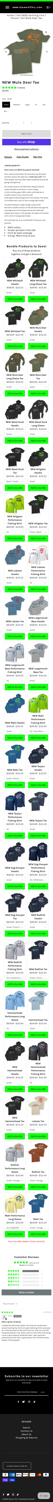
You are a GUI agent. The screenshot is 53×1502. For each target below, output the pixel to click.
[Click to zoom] (46, 32)
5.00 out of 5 (34, 1263)
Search (26, 1427)
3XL (5, 111)
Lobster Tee (38, 1121)
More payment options (26, 149)
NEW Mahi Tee (15, 769)
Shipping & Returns (26, 1437)
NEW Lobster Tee (15, 621)
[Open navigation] (7, 7)
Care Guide (23, 157)
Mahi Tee (38, 1219)
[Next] (46, 51)
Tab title (37, 157)
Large (27, 105)
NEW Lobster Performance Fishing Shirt (38, 571)
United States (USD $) (17, 1466)
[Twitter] (23, 1402)
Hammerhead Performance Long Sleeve (15, 1016)
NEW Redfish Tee (38, 969)
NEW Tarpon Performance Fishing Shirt (15, 817)
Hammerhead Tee (38, 1020)
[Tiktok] (34, 1402)
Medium (16, 105)
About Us (26, 1434)
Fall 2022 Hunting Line (30, 15)
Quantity (5, 123)
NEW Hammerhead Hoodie (14, 1070)
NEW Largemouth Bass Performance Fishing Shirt (15, 668)
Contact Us (26, 1431)
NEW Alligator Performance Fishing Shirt (14, 520)
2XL (44, 105)
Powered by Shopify (27, 1499)
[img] (7, 1312)
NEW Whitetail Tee (15, 331)
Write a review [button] (26, 1292)
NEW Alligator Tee (38, 523)
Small (6, 105)
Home (10, 15)
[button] (9, 87)
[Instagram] (29, 1402)
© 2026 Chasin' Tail (10, 1499)
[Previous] (6, 51)
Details (8, 157)
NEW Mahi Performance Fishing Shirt (38, 719)
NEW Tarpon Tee (38, 820)
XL (36, 105)
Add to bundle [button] (15, 299)
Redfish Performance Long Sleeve (15, 1168)
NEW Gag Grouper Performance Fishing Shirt (38, 868)
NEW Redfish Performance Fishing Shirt (15, 966)
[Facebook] (18, 1402)
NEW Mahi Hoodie (15, 722)
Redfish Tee (38, 1172)
